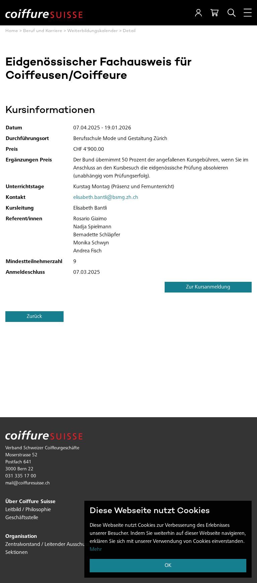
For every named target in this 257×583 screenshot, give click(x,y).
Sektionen (16, 552)
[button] (198, 12)
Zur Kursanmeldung (208, 287)
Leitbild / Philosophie (28, 509)
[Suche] (232, 13)
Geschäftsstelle (21, 517)
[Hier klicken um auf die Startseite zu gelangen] (43, 13)
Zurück (34, 316)
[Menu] (248, 13)
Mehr (96, 549)
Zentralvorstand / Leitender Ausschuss (47, 544)
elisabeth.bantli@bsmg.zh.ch (105, 197)
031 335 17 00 (20, 476)
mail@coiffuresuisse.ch (27, 483)
